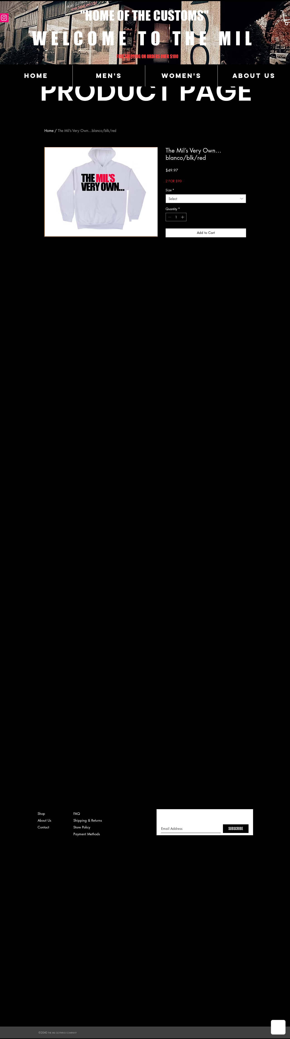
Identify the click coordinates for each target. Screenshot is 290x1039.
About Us (44, 820)
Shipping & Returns (87, 820)
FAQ (76, 813)
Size (170, 190)
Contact (43, 827)
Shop (41, 813)
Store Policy (81, 827)
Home (48, 130)
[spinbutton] (176, 217)
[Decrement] (169, 217)
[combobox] (206, 198)
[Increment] (183, 217)
